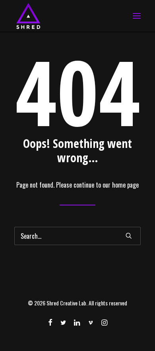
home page (125, 185)
